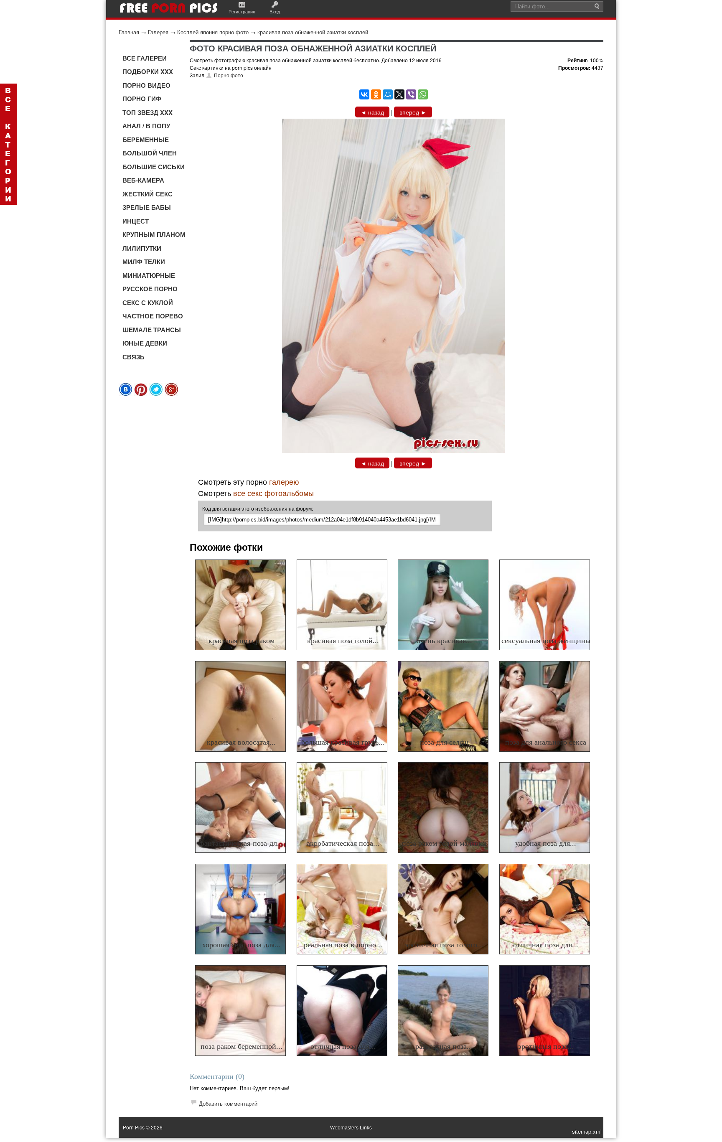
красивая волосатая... (241, 742)
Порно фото (228, 75)
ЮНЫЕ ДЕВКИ (144, 343)
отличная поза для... (545, 945)
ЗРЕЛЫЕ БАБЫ (146, 207)
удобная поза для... (545, 843)
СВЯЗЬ (133, 356)
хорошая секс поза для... (241, 945)
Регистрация (242, 11)
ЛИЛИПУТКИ (141, 248)
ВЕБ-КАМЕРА (143, 180)
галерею (284, 481)
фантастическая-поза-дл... (241, 843)
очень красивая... (444, 640)
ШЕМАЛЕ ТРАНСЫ (151, 329)
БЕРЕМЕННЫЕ (145, 139)
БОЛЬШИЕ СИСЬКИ (153, 166)
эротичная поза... (546, 1046)
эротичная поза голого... (444, 945)
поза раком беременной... (241, 1046)
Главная (129, 32)
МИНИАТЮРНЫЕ (148, 275)
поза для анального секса (545, 742)
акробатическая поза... (343, 843)
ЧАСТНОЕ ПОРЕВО (152, 315)
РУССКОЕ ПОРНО (150, 288)
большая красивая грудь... (343, 742)
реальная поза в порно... (343, 945)
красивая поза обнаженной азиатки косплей (312, 32)
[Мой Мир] (388, 94)
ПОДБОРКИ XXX (147, 71)
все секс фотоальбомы (273, 492)
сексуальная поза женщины (545, 640)
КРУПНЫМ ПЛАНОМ (154, 234)
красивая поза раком (241, 640)
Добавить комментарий (228, 1103)
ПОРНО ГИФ (141, 98)
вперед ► (413, 112)
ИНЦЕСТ (135, 221)
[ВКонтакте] (364, 94)
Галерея (158, 32)
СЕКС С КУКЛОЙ (147, 302)
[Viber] (411, 94)
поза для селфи (444, 742)
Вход (274, 11)
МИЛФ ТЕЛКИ (143, 261)
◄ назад (372, 112)
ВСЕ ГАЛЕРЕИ (144, 58)
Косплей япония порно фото (213, 32)
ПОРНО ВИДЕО (146, 85)
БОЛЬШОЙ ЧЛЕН (149, 153)
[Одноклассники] (376, 94)
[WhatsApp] (423, 94)
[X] (399, 94)
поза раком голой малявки (444, 843)
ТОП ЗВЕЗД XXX (147, 112)
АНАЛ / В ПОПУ (146, 125)
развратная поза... (444, 1046)
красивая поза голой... (343, 640)
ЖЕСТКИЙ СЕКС (147, 193)
